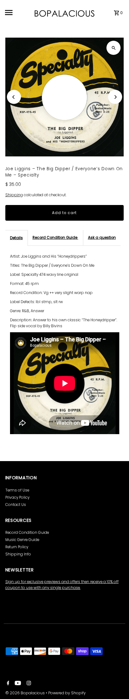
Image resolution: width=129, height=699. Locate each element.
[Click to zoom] (113, 48)
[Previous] (14, 97)
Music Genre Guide (22, 539)
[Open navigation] (17, 12)
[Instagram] (28, 683)
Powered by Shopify (67, 693)
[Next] (115, 97)
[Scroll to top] (116, 682)
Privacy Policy (17, 497)
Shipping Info (18, 554)
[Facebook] (7, 683)
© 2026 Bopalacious (25, 693)
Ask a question (102, 237)
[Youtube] (17, 683)
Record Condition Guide (55, 237)
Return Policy (16, 546)
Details (16, 237)
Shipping (14, 194)
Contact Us (15, 504)
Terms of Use (17, 490)
